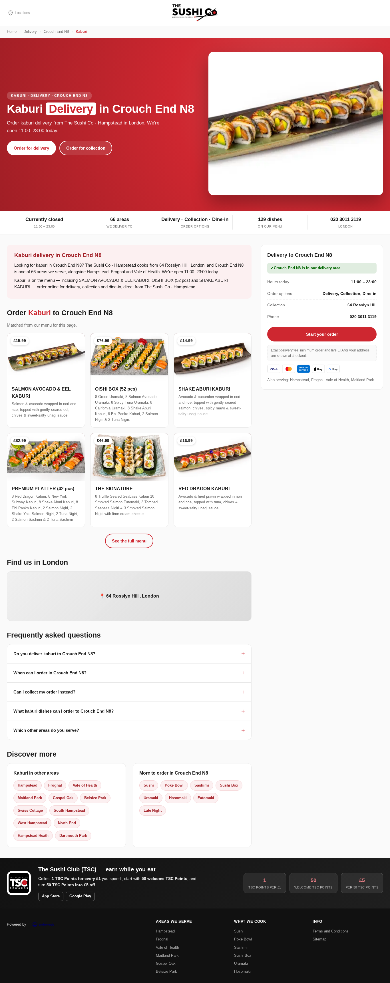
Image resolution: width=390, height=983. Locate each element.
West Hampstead (32, 823)
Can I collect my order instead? (44, 691)
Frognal (55, 785)
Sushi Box (229, 785)
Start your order (322, 334)
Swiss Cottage (30, 810)
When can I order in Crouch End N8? (50, 672)
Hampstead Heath (33, 835)
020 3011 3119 (345, 219)
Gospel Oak (63, 798)
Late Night (153, 810)
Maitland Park (30, 798)
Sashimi (201, 785)
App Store (51, 896)
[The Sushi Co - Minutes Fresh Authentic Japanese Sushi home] (195, 13)
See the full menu (129, 540)
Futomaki (206, 798)
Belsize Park (95, 798)
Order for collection (85, 148)
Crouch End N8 (56, 32)
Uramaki (151, 798)
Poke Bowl (174, 785)
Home (12, 32)
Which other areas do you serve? (46, 730)
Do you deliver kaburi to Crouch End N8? (54, 653)
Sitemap (319, 939)
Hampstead (27, 785)
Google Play (80, 896)
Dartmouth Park (73, 835)
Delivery (30, 32)
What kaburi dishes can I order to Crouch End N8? (63, 711)
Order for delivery (31, 148)
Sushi (149, 785)
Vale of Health (85, 785)
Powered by (16, 924)
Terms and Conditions (331, 931)
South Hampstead (69, 810)
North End (67, 823)
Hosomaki (178, 798)
